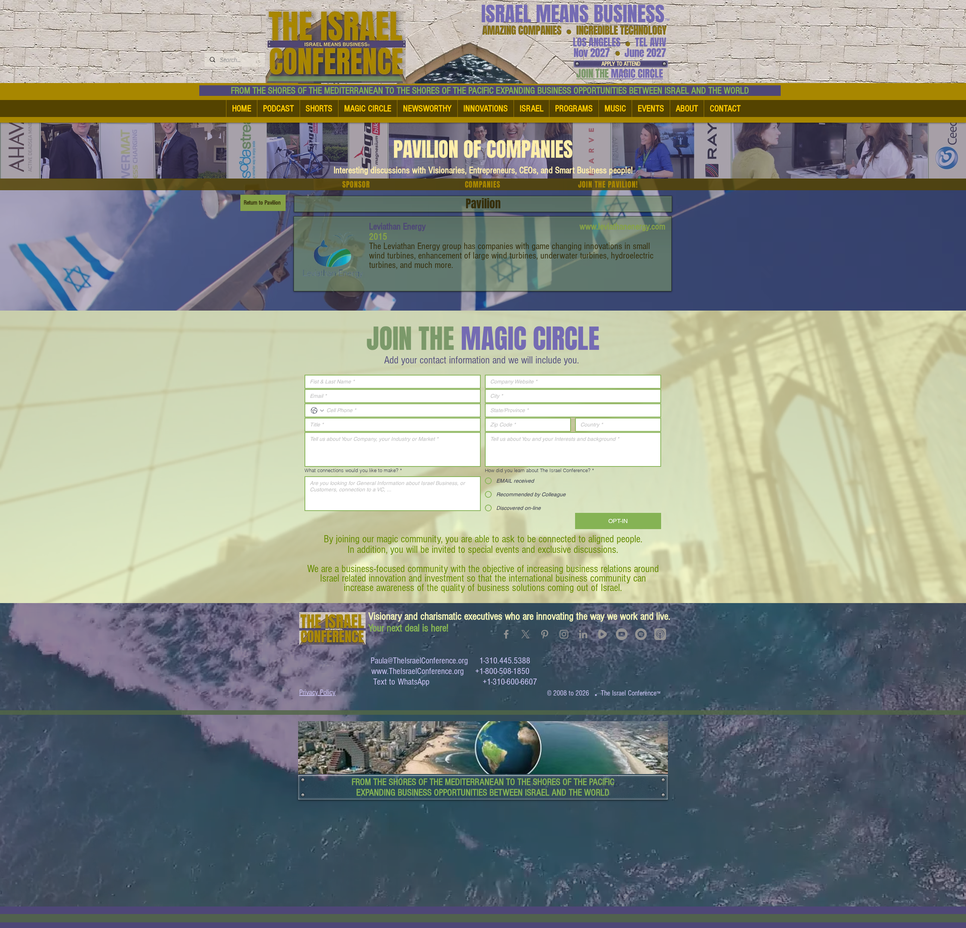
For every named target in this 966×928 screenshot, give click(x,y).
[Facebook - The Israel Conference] (506, 634)
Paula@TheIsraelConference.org (419, 661)
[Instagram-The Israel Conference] (564, 634)
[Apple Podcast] (660, 634)
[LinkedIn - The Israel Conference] (583, 634)
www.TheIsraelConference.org (417, 671)
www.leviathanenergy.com (622, 226)
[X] (525, 634)
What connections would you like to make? (353, 470)
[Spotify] (641, 634)
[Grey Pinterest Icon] (545, 634)
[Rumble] (602, 634)
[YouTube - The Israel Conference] (622, 634)
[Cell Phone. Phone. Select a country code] (317, 410)
